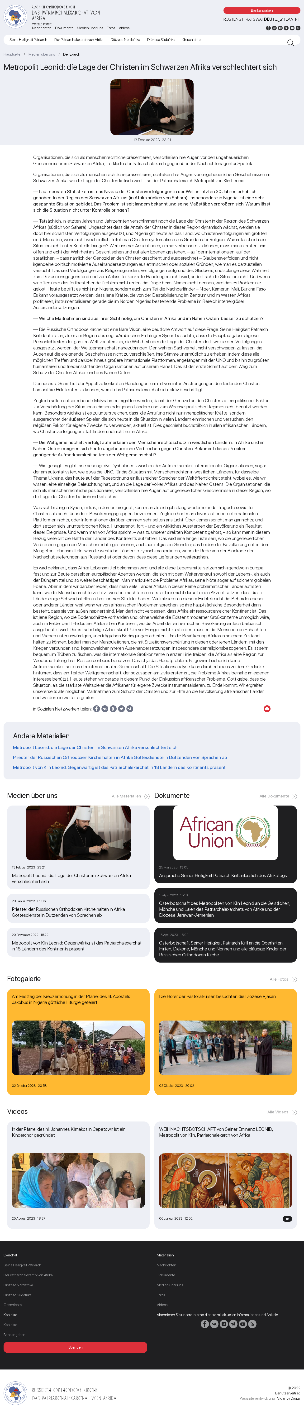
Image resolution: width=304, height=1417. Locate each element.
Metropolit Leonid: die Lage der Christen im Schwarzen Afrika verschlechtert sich (95, 747)
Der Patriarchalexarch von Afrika (79, 39)
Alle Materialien (127, 795)
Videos (124, 28)
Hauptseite (12, 54)
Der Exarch (71, 54)
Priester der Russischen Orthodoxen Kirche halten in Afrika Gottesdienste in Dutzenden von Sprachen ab (120, 757)
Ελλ (289, 19)
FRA (247, 19)
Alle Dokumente (274, 795)
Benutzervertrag (287, 1393)
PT (297, 19)
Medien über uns (90, 28)
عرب (279, 19)
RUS (227, 19)
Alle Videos (278, 1111)
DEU (268, 19)
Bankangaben (262, 10)
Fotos (111, 28)
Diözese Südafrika (161, 39)
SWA (257, 19)
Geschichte (191, 39)
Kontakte (10, 1324)
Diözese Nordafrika (125, 39)
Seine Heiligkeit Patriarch (28, 39)
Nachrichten (42, 28)
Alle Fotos (279, 979)
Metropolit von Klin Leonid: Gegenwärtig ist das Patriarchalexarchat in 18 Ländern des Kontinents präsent (119, 767)
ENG (237, 19)
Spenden (75, 1347)
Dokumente (64, 28)
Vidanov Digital (288, 1398)
